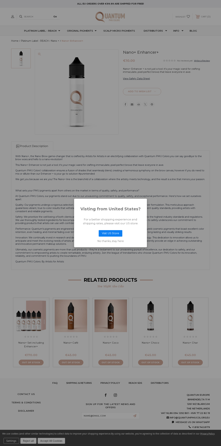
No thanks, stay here (110, 241)
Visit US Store (110, 233)
